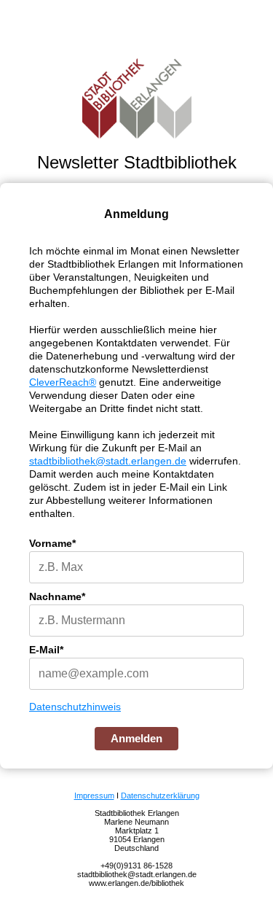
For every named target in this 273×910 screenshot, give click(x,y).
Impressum (94, 795)
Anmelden (136, 738)
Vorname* (52, 543)
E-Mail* (46, 650)
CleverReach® (62, 382)
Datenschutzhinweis (75, 706)
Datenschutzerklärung (160, 795)
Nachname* (57, 596)
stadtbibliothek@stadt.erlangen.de (107, 461)
